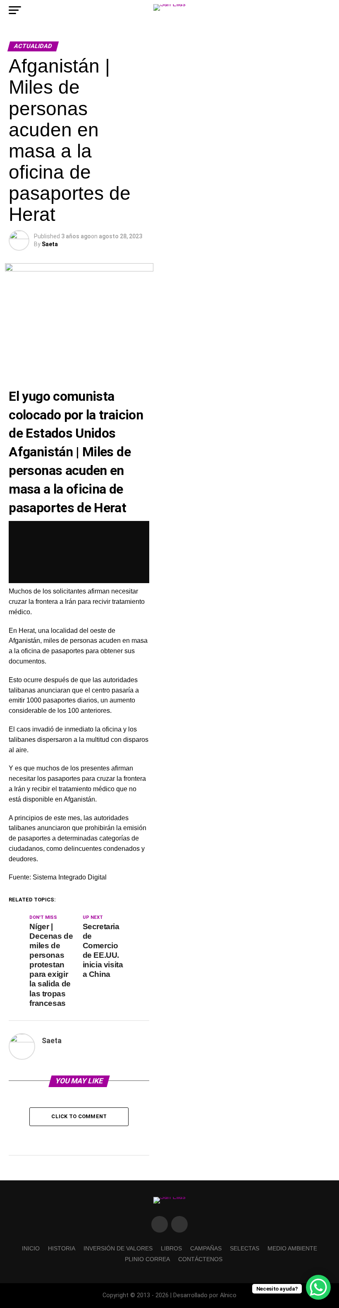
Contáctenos (200, 1259)
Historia (61, 1248)
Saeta (50, 244)
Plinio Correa (147, 1259)
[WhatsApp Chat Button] (318, 1287)
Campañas (206, 1248)
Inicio (31, 1248)
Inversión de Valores (118, 1248)
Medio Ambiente (292, 1248)
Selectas (244, 1248)
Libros (171, 1248)
